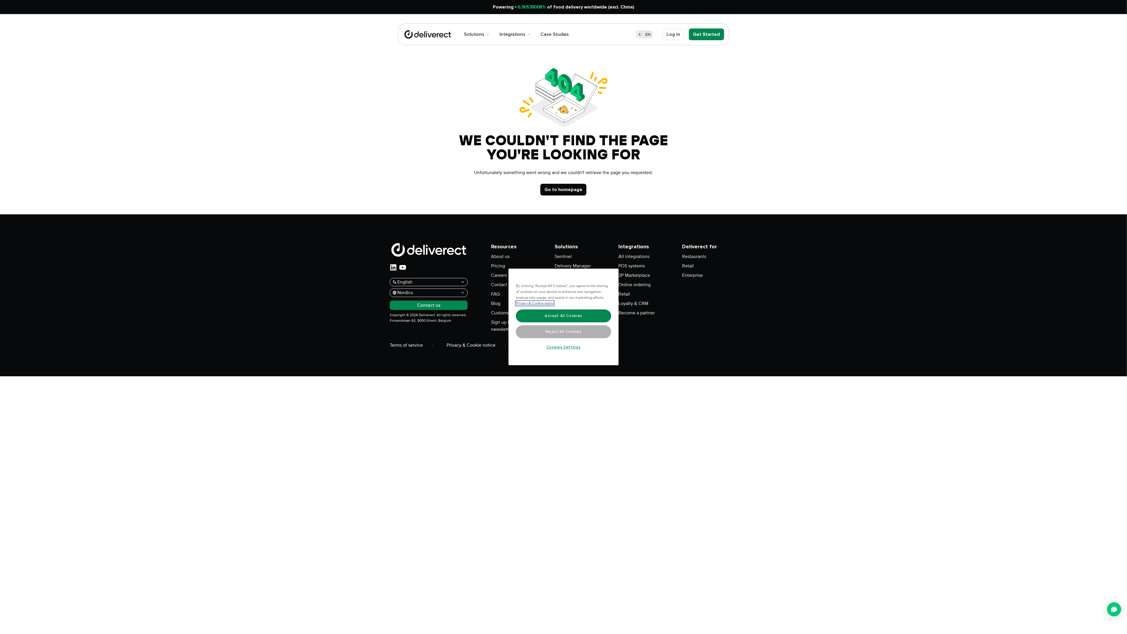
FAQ (495, 294)
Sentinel (563, 256)
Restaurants (694, 256)
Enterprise (692, 275)
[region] (564, 317)
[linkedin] (393, 267)
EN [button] (648, 34)
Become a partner (636, 313)
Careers (499, 275)
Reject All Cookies (564, 331)
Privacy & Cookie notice (471, 345)
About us (500, 256)
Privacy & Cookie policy (535, 303)
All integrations (633, 256)
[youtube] (402, 267)
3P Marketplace (634, 275)
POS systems (631, 266)
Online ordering (634, 285)
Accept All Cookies (563, 315)
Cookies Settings (563, 347)
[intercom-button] (1114, 609)
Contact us (502, 285)
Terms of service (406, 345)
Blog (495, 303)
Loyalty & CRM (633, 303)
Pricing (498, 266)
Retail (624, 294)
